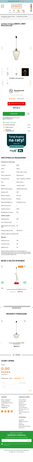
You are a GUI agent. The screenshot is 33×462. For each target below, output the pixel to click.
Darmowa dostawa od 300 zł (24, 413)
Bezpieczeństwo (22, 404)
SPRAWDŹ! (22, 1)
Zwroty (20, 423)
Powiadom (13, 113)
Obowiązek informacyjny (24, 426)
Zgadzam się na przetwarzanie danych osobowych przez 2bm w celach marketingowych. (16, 445)
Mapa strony (22, 427)
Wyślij (30, 390)
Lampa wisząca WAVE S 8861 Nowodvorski (16, 343)
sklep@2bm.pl (4, 407)
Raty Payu (21, 402)
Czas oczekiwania (23, 407)
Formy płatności (22, 399)
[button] (2, 72)
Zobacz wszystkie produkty (16, 95)
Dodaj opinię (21, 98)
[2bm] (16, 6)
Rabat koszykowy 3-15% (18, 103)
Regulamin (21, 420)
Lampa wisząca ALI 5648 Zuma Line (16, 289)
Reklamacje (21, 424)
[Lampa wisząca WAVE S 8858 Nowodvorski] (7, 82)
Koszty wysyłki (22, 401)
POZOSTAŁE (22, 417)
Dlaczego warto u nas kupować (24, 410)
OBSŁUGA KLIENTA (24, 397)
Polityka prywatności (23, 421)
